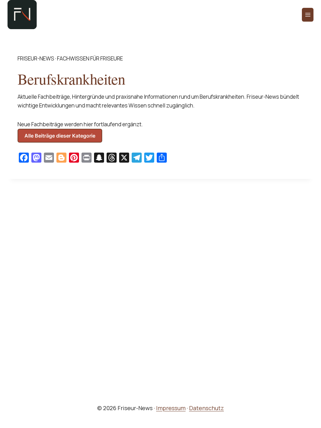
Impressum (171, 408)
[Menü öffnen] (307, 15)
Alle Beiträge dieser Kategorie (59, 136)
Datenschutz (206, 408)
